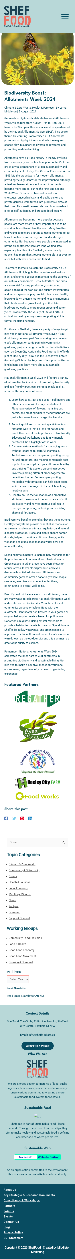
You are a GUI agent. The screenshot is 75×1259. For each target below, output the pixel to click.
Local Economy (18, 888)
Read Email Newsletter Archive (25, 995)
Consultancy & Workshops (22, 1200)
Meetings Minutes (20, 894)
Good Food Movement (22, 956)
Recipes (13, 906)
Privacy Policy (13, 1232)
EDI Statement (13, 1238)
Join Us (9, 1211)
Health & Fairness (43, 107)
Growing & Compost (21, 962)
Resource (14, 912)
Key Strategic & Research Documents (29, 1195)
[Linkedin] (30, 818)
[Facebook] (6, 818)
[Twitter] (14, 818)
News (12, 900)
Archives (14, 971)
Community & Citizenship (24, 870)
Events (13, 876)
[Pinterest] (22, 818)
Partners (9, 1206)
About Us (10, 1189)
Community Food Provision (25, 938)
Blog (7, 1227)
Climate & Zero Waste (17, 107)
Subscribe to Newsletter (37, 1046)
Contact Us (11, 1221)
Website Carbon (48, 1157)
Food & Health (17, 944)
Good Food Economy (21, 950)
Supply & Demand (19, 918)
